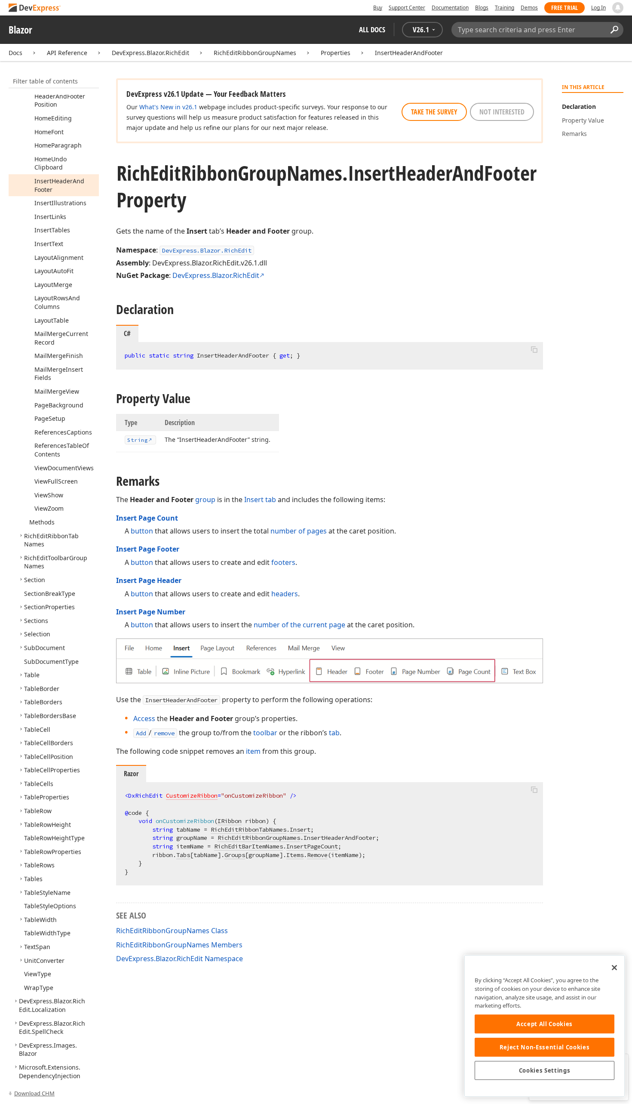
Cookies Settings (545, 1070)
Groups (234, 855)
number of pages (298, 531)
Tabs (183, 855)
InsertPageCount (312, 846)
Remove (317, 855)
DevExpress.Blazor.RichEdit (150, 53)
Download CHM (34, 1093)
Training (504, 7)
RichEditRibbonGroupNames (255, 53)
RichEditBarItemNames (248, 846)
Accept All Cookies (544, 1024)
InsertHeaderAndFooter (409, 53)
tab (334, 732)
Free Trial (564, 7)
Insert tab (260, 499)
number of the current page (299, 624)
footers (283, 562)
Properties (335, 53)
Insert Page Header (148, 580)
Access (144, 718)
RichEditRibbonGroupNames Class (172, 930)
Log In (598, 7)
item (253, 751)
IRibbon (230, 821)
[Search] (614, 29)
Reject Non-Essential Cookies (544, 1047)
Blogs (481, 7)
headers (284, 593)
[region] (544, 1026)
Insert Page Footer (147, 549)
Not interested (502, 112)
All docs (372, 29)
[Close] (614, 967)
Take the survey (434, 112)
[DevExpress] (35, 8)
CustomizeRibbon (192, 795)
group (205, 499)
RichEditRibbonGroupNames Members (179, 945)
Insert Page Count (147, 518)
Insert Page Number (150, 612)
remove (164, 733)
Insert (300, 829)
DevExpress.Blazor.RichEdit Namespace (179, 958)
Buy (377, 7)
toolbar (265, 732)
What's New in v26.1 (168, 107)
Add (141, 733)
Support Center (407, 7)
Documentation (450, 7)
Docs (15, 53)
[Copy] (534, 349)
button (142, 531)
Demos (529, 7)
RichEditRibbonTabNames (248, 829)
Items (295, 855)
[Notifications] (617, 7)
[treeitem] (53, 118)
